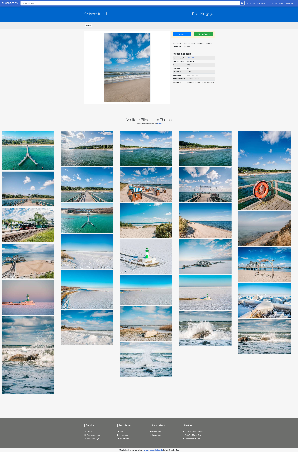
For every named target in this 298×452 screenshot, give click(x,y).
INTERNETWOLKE (192, 438)
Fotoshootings (93, 438)
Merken (181, 34)
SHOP (249, 3)
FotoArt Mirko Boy (193, 435)
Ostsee (88, 25)
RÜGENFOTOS (10, 3)
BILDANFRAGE (259, 3)
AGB (121, 431)
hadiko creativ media (194, 431)
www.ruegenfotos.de (153, 450)
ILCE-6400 (190, 58)
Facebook (156, 431)
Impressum (124, 435)
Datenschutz (124, 438)
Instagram (156, 435)
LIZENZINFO (289, 3)
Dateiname (177, 82)
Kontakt (90, 431)
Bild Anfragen (204, 34)
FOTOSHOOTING (275, 3)
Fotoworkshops (93, 435)
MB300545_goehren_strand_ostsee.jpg (200, 82)
